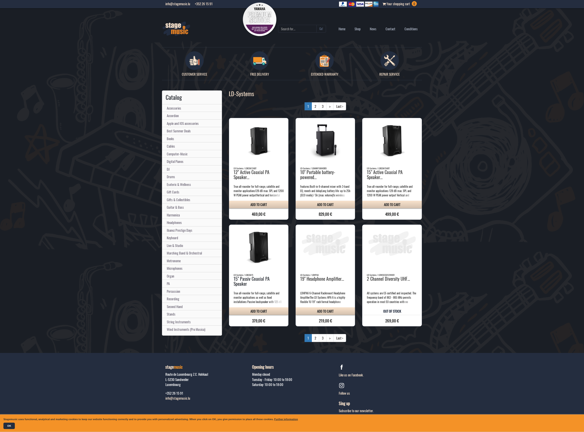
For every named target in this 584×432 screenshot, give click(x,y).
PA (168, 283)
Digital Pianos (175, 161)
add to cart (258, 204)
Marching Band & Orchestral (184, 252)
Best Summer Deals (179, 130)
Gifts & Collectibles (178, 199)
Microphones (174, 268)
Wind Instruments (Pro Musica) (186, 329)
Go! (321, 28)
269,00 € (392, 321)
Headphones (174, 222)
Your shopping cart (400, 3)
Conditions (411, 28)
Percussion (173, 291)
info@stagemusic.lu (177, 398)
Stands (171, 313)
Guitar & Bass (175, 207)
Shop (358, 28)
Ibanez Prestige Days (179, 230)
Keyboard (172, 237)
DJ (168, 169)
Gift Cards (173, 191)
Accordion (173, 115)
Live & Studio (175, 245)
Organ (170, 275)
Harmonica (173, 214)
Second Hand (175, 306)
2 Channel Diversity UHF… (388, 278)
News (373, 28)
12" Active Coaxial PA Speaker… (251, 174)
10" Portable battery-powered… (317, 174)
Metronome (174, 260)
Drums (171, 176)
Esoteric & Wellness (179, 184)
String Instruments (179, 321)
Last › (339, 106)
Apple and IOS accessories (183, 123)
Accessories (174, 108)
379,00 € (258, 321)
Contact (390, 28)
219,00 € (325, 321)
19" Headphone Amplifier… (322, 278)
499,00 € (392, 214)
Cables (171, 146)
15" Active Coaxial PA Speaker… (385, 174)
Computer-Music (177, 153)
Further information (286, 419)
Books (170, 138)
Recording (173, 298)
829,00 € (325, 214)
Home (342, 28)
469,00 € (258, 214)
